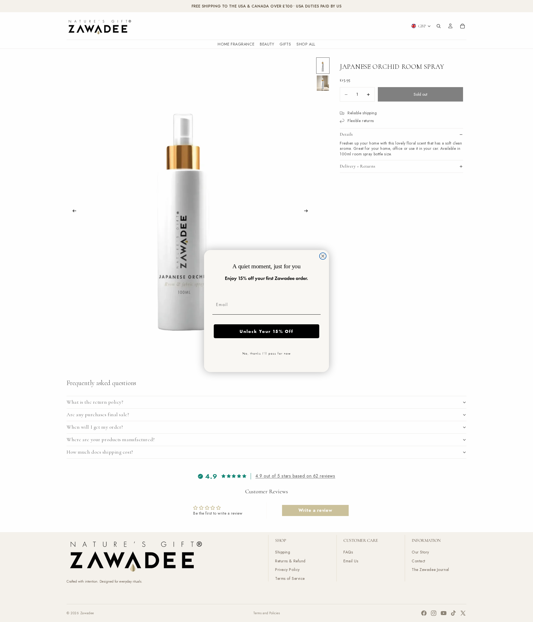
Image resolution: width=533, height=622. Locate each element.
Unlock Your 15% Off (266, 331)
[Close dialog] (323, 256)
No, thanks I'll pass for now (266, 353)
